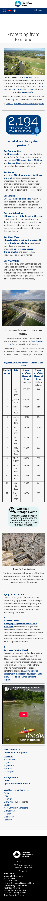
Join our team (10, 878)
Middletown (9, 816)
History (7, 883)
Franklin (7, 813)
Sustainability (17, 883)
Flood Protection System (15, 752)
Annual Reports (30, 883)
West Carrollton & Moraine (16, 807)
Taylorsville (9, 762)
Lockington (9, 771)
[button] (38, 10)
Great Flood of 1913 (32, 77)
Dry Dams (8, 756)
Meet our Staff (10, 880)
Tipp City (8, 799)
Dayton (7, 805)
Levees (7, 780)
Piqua (6, 793)
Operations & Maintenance (17, 783)
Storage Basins (11, 777)
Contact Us (23, 871)
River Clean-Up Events (14, 895)
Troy (6, 796)
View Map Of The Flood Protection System (25, 103)
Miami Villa (8, 802)
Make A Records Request (15, 890)
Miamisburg (9, 810)
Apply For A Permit (12, 888)
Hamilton (8, 819)
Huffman (8, 768)
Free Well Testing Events (15, 892)
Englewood (9, 765)
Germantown (9, 759)
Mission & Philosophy (13, 876)
